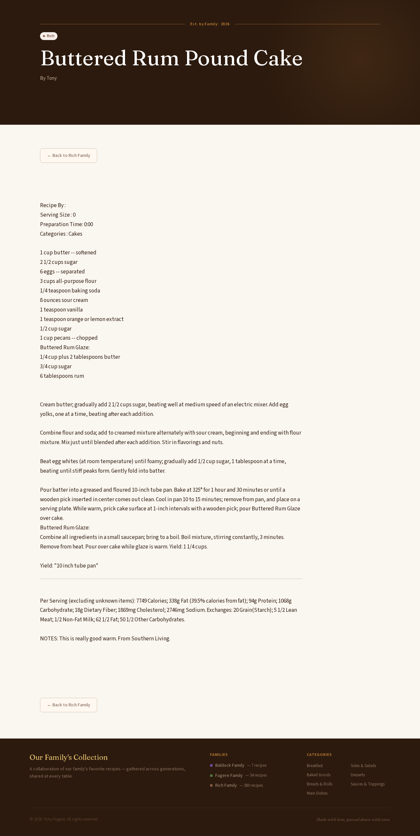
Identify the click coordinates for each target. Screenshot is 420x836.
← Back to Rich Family (68, 155)
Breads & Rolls (319, 784)
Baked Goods (318, 775)
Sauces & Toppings (368, 784)
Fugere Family (229, 775)
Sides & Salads (363, 766)
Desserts (358, 775)
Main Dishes (317, 793)
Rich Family (226, 785)
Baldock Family (229, 765)
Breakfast (315, 766)
